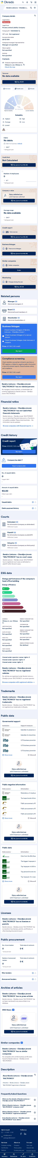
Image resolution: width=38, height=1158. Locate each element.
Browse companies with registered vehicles (17, 682)
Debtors (3, 1150)
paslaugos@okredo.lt (9, 1138)
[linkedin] (25, 1133)
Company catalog (6, 1145)
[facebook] (21, 1133)
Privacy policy (17, 1148)
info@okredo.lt (8, 1135)
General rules (30, 1148)
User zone (29, 1145)
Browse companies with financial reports (17, 426)
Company (16, 1145)
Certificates (4, 1148)
